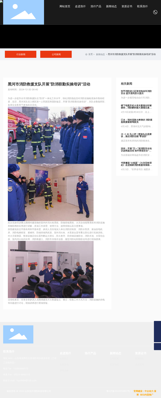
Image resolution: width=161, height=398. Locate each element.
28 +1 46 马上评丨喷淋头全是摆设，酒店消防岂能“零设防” (136, 135)
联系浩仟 (8, 351)
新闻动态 (100, 54)
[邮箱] (157, 324)
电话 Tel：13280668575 (15, 368)
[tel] (155, 12)
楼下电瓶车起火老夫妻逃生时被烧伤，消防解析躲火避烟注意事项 (136, 107)
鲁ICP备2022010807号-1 (119, 391)
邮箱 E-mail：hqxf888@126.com (19, 380)
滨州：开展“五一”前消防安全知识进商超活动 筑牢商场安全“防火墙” (136, 150)
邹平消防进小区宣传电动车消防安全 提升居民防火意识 (136, 92)
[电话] (157, 331)
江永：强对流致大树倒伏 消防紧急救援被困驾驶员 (136, 121)
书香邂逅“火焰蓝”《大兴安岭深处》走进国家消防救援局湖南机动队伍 (136, 165)
